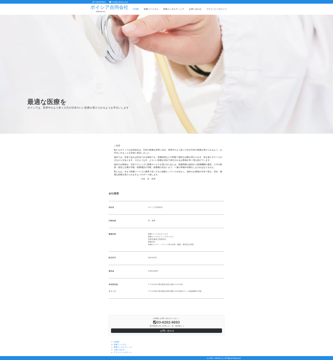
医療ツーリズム (151, 9)
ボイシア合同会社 (109, 7)
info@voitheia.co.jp (120, 2)
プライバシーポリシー (216, 9)
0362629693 (100, 2)
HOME (136, 9)
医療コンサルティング (173, 9)
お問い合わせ (195, 9)
